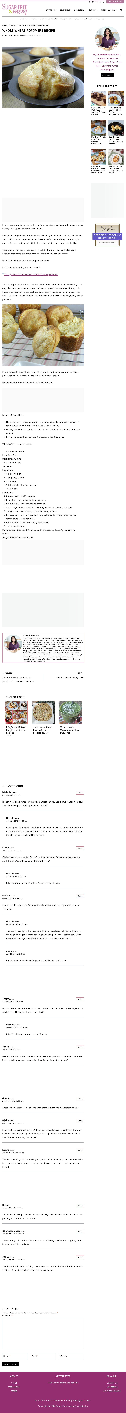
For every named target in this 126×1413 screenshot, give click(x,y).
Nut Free (97, 19)
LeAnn (6, 1150)
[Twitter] (103, 2)
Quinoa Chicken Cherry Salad (70, 675)
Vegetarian (78, 19)
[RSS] (100, 2)
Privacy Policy (81, 1406)
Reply (80, 793)
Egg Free (43, 19)
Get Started (13, 1387)
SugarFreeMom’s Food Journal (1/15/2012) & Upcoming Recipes (18, 677)
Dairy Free (88, 19)
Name (7, 1356)
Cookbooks (112, 1387)
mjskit (5, 1120)
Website (64, 1356)
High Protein (53, 19)
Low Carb (63, 19)
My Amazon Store (112, 1391)
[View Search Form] (121, 10)
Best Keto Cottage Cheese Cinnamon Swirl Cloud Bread (98, 169)
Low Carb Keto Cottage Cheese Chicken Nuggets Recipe (116, 111)
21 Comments (39, 35)
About (14, 1383)
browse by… (24, 19)
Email (35, 1356)
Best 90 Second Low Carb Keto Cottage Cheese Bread (116, 169)
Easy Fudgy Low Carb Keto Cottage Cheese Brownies (98, 111)
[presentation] (16, 712)
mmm (104, 19)
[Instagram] (93, 2)
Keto (70, 19)
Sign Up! (52, 1383)
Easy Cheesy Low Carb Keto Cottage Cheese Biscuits (116, 140)
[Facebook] (89, 2)
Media (14, 1391)
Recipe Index (65, 10)
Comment (7, 1315)
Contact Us (112, 1383)
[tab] (10, 716)
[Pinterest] (96, 2)
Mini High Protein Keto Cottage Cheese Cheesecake (98, 140)
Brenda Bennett (11, 35)
